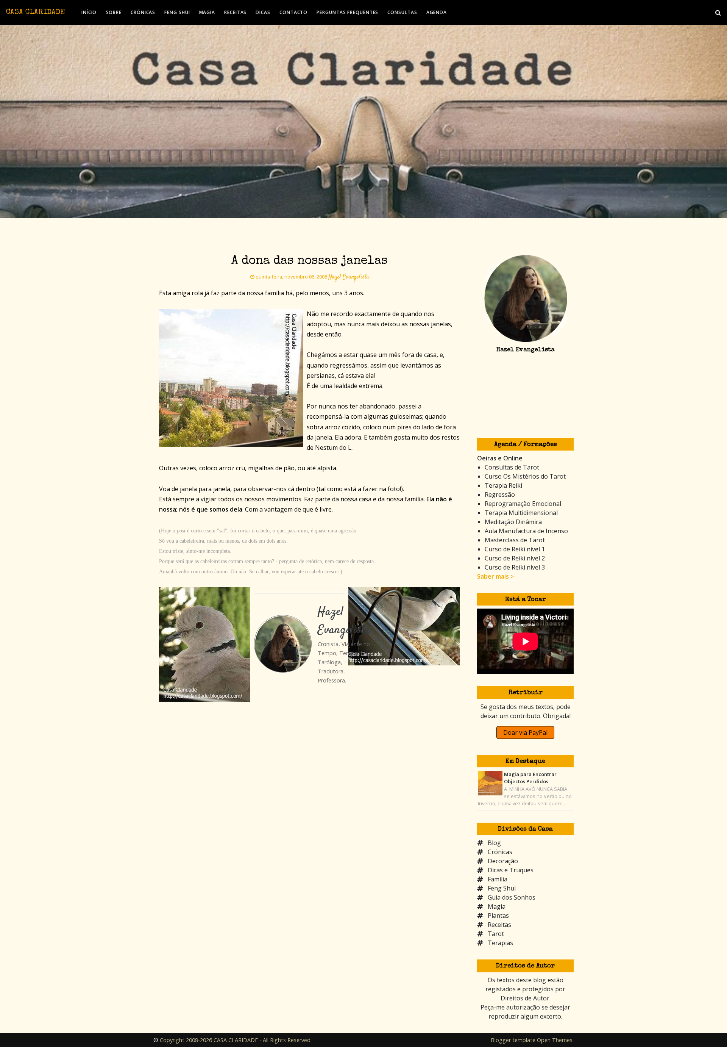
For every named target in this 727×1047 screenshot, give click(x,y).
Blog (494, 843)
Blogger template (513, 1040)
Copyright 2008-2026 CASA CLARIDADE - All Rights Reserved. (236, 1040)
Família (497, 879)
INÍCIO (89, 12)
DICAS (263, 12)
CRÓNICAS (143, 12)
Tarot (496, 934)
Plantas (498, 915)
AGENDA (436, 12)
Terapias (500, 943)
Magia (496, 906)
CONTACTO (293, 12)
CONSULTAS (402, 12)
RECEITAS (235, 12)
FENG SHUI (177, 12)
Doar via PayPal (525, 732)
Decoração (503, 861)
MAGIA (207, 12)
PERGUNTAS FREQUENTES (347, 12)
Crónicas (500, 852)
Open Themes (555, 1040)
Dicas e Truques (511, 870)
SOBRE (114, 12)
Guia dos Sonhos (511, 897)
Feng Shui (502, 888)
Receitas (499, 924)
